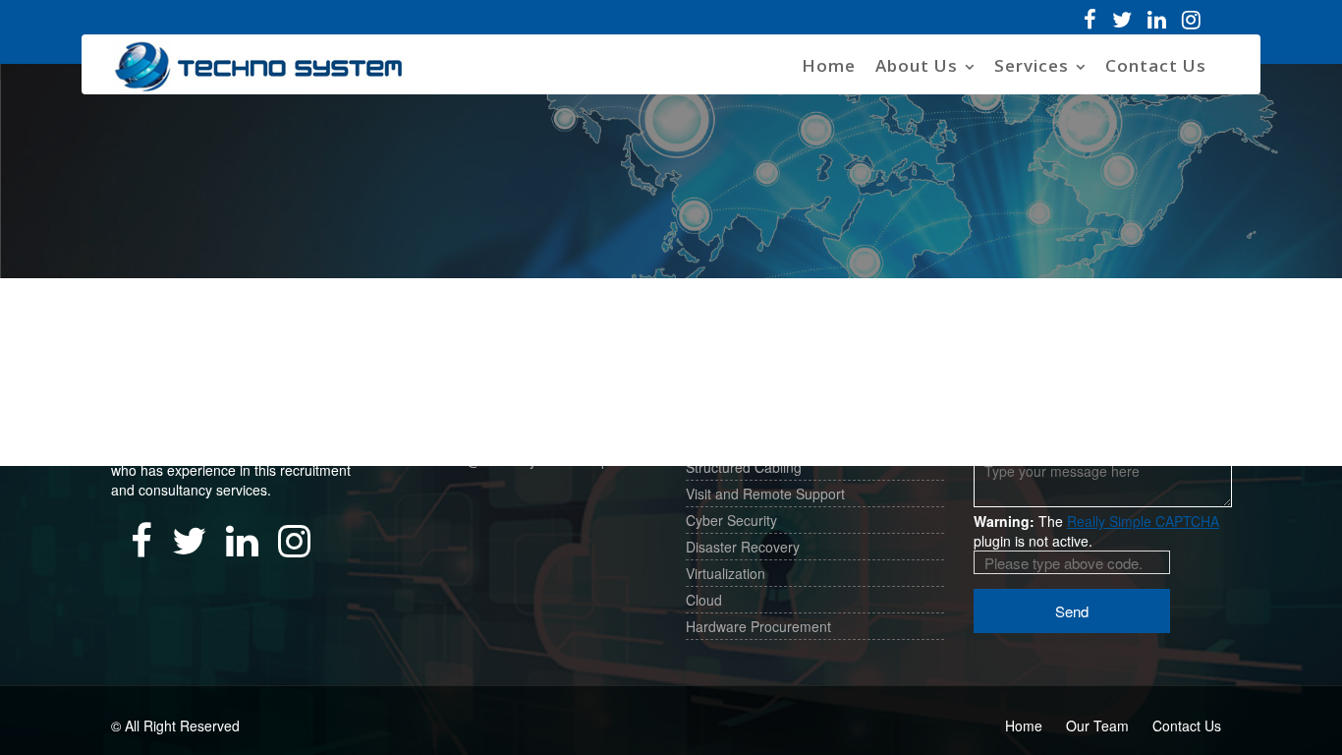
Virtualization (725, 573)
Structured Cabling (744, 467)
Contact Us (1155, 65)
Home (829, 65)
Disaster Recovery (743, 546)
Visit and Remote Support (765, 493)
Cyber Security (731, 520)
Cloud (704, 600)
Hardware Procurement (758, 626)
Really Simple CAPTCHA (1143, 521)
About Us (916, 65)
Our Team (1097, 725)
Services (1031, 65)
